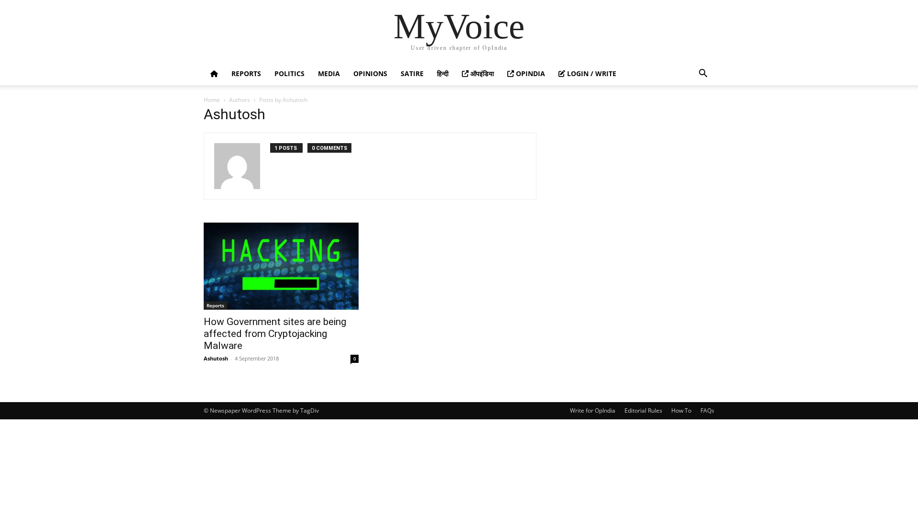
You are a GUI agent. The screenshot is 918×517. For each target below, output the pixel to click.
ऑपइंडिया (481, 73)
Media (329, 73)
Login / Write (590, 73)
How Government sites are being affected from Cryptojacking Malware (275, 333)
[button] (702, 74)
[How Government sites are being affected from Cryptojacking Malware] (281, 266)
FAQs (707, 410)
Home (212, 100)
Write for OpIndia (592, 410)
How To (681, 410)
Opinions (370, 73)
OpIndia (529, 73)
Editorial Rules (643, 410)
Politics (289, 73)
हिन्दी (442, 73)
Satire (412, 73)
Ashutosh (216, 358)
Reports (246, 73)
